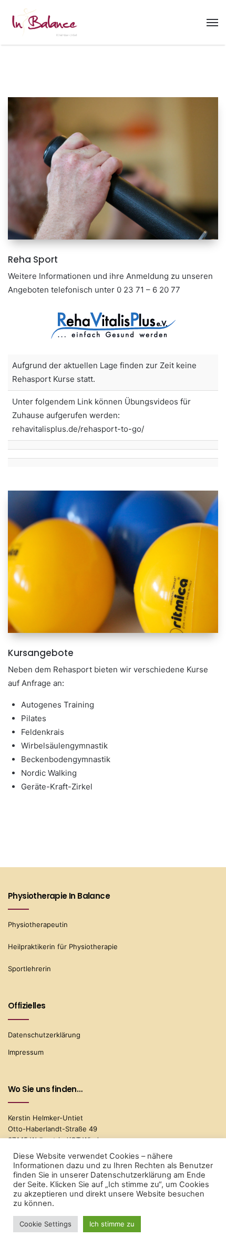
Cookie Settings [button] (45, 1224)
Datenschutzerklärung (44, 1035)
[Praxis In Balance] (44, 22)
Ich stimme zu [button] (112, 1224)
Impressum (26, 1052)
